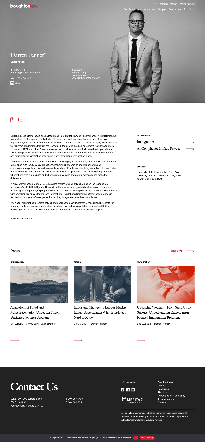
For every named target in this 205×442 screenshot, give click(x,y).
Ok (136, 438)
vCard (17, 83)
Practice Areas (132, 9)
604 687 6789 (75, 398)
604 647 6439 (18, 70)
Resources (174, 9)
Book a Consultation (21, 218)
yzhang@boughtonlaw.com (86, 78)
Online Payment (187, 4)
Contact (164, 4)
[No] (201, 437)
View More (176, 250)
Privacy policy (147, 438)
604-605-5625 (79, 75)
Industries (149, 9)
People (162, 9)
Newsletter (130, 382)
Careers (174, 4)
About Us (189, 9)
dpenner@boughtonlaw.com (25, 72)
